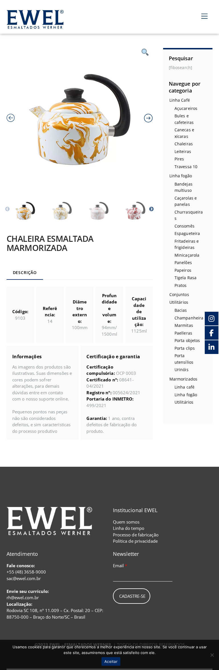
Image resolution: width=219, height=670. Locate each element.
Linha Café (179, 100)
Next (151, 209)
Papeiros (183, 270)
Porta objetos (187, 340)
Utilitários (178, 302)
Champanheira (189, 318)
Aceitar (110, 661)
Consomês (184, 226)
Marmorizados (183, 379)
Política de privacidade (135, 541)
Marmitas (184, 325)
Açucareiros (186, 108)
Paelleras (183, 333)
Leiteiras (183, 151)
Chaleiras (184, 143)
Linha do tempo (128, 528)
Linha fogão (180, 175)
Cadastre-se (132, 596)
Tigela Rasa (185, 277)
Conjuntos (179, 294)
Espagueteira (187, 233)
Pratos (181, 285)
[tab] (25, 273)
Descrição (25, 272)
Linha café (184, 387)
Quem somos (126, 522)
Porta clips (185, 348)
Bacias (181, 310)
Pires (179, 159)
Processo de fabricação (136, 535)
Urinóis (181, 369)
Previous (7, 209)
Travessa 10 (186, 166)
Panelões (183, 262)
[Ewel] (35, 25)
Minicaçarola (187, 255)
